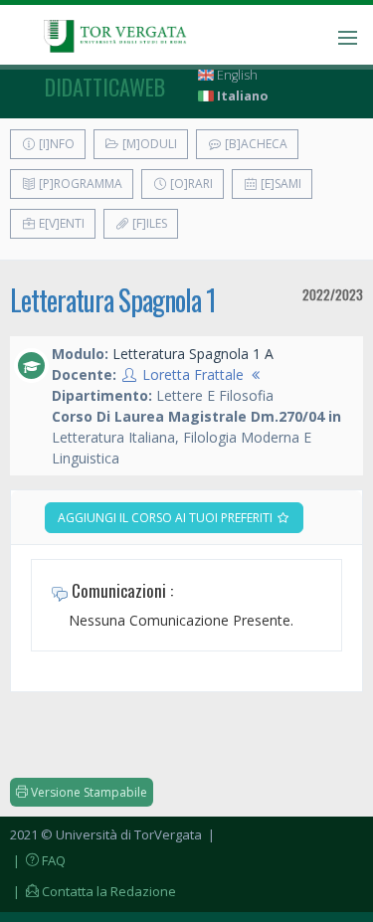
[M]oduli (148, 143)
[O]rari (190, 183)
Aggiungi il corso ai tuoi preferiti (167, 517)
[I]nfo (55, 143)
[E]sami (279, 183)
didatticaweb (105, 86)
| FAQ (38, 860)
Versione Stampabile (87, 792)
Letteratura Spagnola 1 (113, 299)
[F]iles (148, 223)
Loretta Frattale (193, 374)
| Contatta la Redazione (93, 891)
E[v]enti (60, 223)
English (236, 75)
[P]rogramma (79, 183)
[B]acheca (254, 143)
